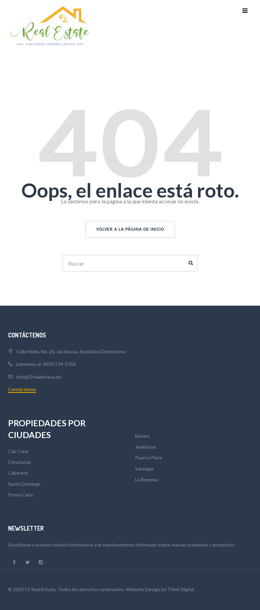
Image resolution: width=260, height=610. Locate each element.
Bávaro (142, 436)
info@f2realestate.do (38, 377)
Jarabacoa (145, 447)
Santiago (144, 469)
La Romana (146, 479)
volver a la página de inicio (130, 229)
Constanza (19, 462)
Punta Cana (20, 495)
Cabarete (18, 473)
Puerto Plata (148, 457)
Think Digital (180, 589)
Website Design (143, 589)
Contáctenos (22, 389)
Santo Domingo (24, 484)
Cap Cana (18, 451)
